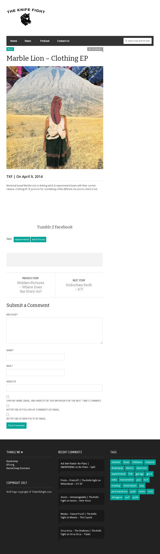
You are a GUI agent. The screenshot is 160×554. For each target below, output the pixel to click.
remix (142, 491)
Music (10, 49)
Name (10, 350)
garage (139, 474)
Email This (93, 260)
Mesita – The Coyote (81, 517)
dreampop (117, 468)
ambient (116, 462)
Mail (9, 366)
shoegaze (117, 497)
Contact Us (63, 40)
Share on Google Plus (54, 260)
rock (150, 491)
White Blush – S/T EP (72, 484)
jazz (139, 479)
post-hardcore (119, 491)
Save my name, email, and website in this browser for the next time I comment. (53, 400)
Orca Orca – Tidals (80, 534)
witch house (38, 239)
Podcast (44, 40)
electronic (142, 468)
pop (142, 485)
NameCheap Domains (18, 468)
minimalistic (130, 485)
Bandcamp (12, 461)
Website (11, 381)
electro (129, 468)
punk (133, 491)
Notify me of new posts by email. (26, 418)
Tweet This (35, 260)
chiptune (149, 462)
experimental (22, 239)
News (26, 41)
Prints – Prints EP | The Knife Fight (79, 480)
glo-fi (149, 474)
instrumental (126, 479)
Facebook (64, 227)
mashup (116, 485)
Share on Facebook (16, 260)
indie (114, 479)
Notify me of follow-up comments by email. (33, 409)
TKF (9, 177)
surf (127, 497)
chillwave (137, 462)
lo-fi (146, 479)
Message (12, 314)
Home (13, 40)
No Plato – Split (87, 467)
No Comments (95, 49)
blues (126, 462)
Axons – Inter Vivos (80, 500)
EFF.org (10, 464)
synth (135, 497)
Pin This (74, 260)
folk (131, 474)
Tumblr (44, 227)
